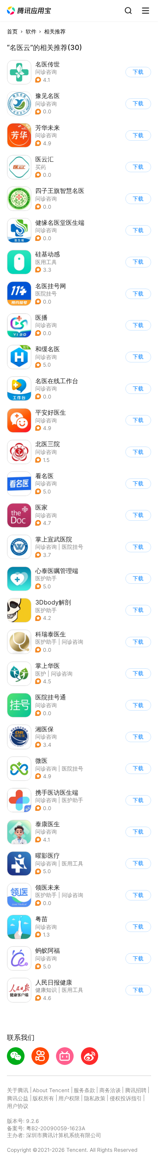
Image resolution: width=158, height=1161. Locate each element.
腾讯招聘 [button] (135, 1090)
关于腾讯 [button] (17, 1090)
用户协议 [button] (17, 1106)
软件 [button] (31, 31)
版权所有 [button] (43, 1098)
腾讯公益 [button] (17, 1098)
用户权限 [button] (69, 1098)
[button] (29, 11)
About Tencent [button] (51, 1090)
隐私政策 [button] (94, 1098)
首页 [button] (12, 31)
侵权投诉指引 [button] (126, 1098)
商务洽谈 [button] (110, 1090)
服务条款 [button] (84, 1090)
